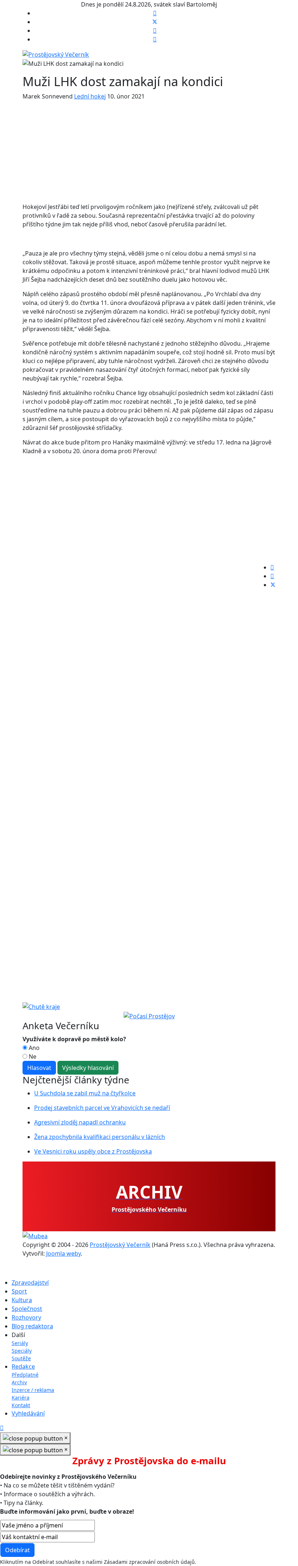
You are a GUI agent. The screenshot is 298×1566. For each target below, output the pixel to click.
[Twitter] (154, 22)
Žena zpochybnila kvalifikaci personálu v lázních (99, 1137)
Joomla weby (63, 1253)
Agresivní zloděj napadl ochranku (80, 1122)
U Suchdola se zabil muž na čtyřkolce (85, 1093)
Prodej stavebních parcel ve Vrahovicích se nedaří (102, 1108)
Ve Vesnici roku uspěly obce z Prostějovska (93, 1151)
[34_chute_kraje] (41, 1006)
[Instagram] (155, 39)
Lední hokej (90, 96)
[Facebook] (155, 13)
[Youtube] (155, 31)
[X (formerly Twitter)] (272, 585)
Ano (33, 1048)
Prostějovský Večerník (120, 1245)
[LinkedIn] (272, 576)
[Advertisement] (149, 151)
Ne (31, 1056)
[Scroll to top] (2, 1428)
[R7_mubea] (35, 1236)
